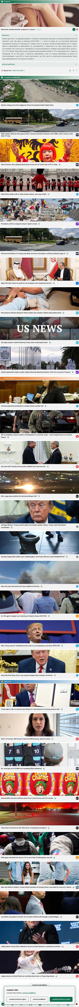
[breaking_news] (76, 1004)
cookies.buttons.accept (61, 999)
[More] (76, 70)
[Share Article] (73, 71)
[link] (77, 29)
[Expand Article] (39, 91)
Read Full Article (17, 70)
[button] (39, 1)
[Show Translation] (70, 70)
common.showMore (39, 985)
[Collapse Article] (39, 15)
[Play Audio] (73, 29)
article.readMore (29, 993)
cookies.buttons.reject (17, 999)
